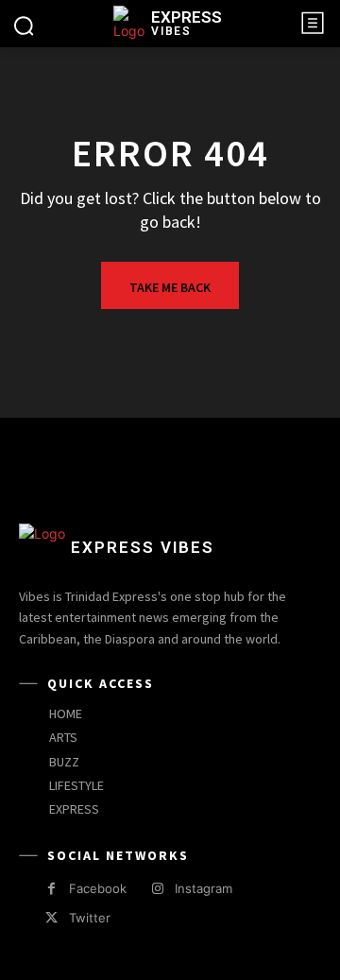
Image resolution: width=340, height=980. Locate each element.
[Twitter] (51, 918)
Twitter (89, 917)
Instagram (203, 888)
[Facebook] (51, 889)
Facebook (98, 888)
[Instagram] (157, 889)
